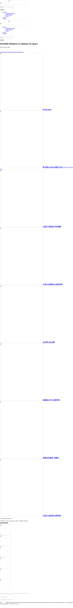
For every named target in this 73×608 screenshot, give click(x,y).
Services (5, 12)
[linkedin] (3, 606)
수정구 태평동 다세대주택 (52, 284)
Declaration (47, 109)
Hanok (7, 16)
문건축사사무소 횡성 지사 (52, 167)
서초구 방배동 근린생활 (52, 226)
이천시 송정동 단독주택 (52, 515)
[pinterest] (6, 606)
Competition (10, 52)
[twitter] (9, 606)
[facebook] (0, 606)
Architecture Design (10, 13)
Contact (4, 18)
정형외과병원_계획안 (51, 458)
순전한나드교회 (49, 342)
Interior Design (9, 14)
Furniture (18, 52)
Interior (22, 52)
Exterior (14, 52)
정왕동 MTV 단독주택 (51, 400)
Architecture (4, 52)
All (0, 52)
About (4, 17)
